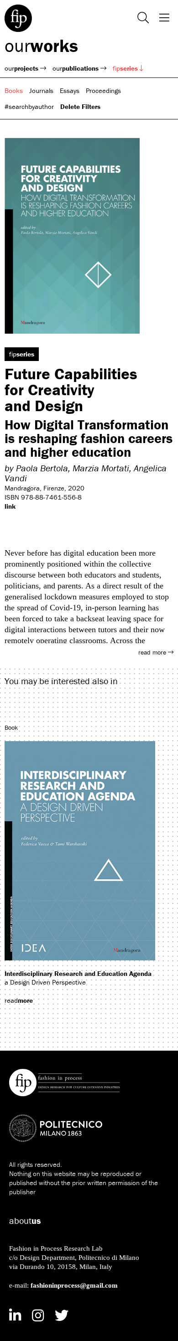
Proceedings (103, 90)
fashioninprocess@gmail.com (74, 1285)
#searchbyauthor (29, 106)
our (41, 45)
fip (125, 68)
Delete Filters (80, 106)
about (25, 1220)
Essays (69, 90)
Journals (41, 90)
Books (14, 90)
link (10, 506)
